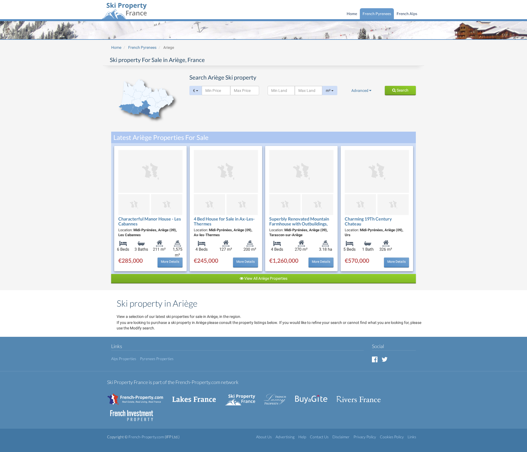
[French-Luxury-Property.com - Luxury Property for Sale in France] (278, 396)
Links (412, 436)
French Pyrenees (377, 13)
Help (302, 436)
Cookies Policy (392, 436)
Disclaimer (341, 436)
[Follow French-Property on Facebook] (375, 359)
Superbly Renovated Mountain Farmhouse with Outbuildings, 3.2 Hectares (299, 223)
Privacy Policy (365, 436)
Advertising (285, 436)
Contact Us (319, 436)
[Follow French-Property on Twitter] (385, 359)
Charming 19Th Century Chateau (368, 221)
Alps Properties (123, 358)
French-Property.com (146, 436)
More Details (170, 262)
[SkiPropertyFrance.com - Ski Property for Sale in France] (243, 396)
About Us (264, 436)
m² (328, 90)
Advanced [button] (360, 90)
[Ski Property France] (124, 10)
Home (352, 13)
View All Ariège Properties (265, 278)
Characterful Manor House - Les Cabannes (149, 221)
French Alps (407, 13)
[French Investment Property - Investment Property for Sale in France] (134, 413)
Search (402, 90)
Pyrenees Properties (156, 358)
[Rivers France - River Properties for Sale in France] (361, 396)
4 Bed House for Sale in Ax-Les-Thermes (224, 221)
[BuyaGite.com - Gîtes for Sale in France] (314, 396)
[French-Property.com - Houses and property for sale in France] (138, 396)
